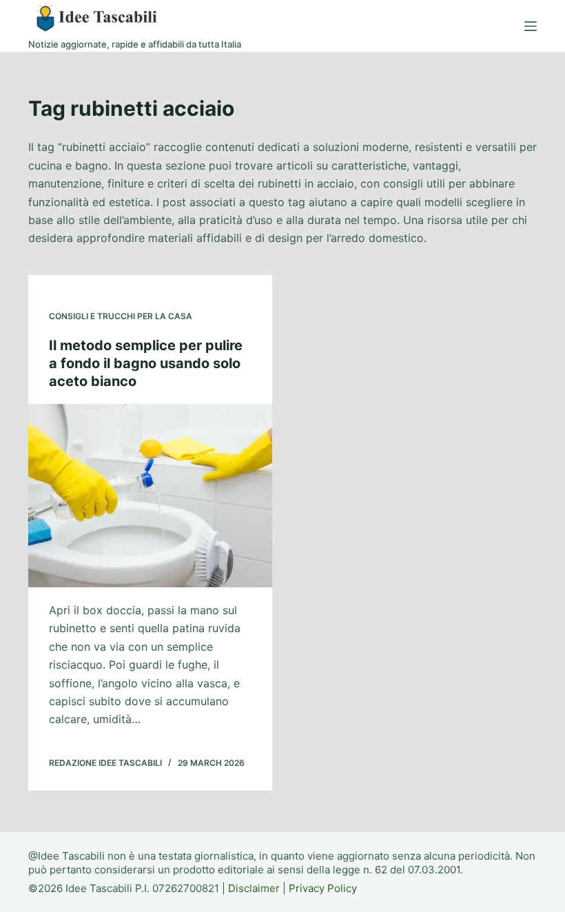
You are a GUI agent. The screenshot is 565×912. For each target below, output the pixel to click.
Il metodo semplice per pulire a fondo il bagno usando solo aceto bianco (146, 363)
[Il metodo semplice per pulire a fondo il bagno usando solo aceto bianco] (150, 495)
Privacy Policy (323, 888)
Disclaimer (254, 888)
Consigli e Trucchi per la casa (120, 316)
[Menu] (530, 26)
